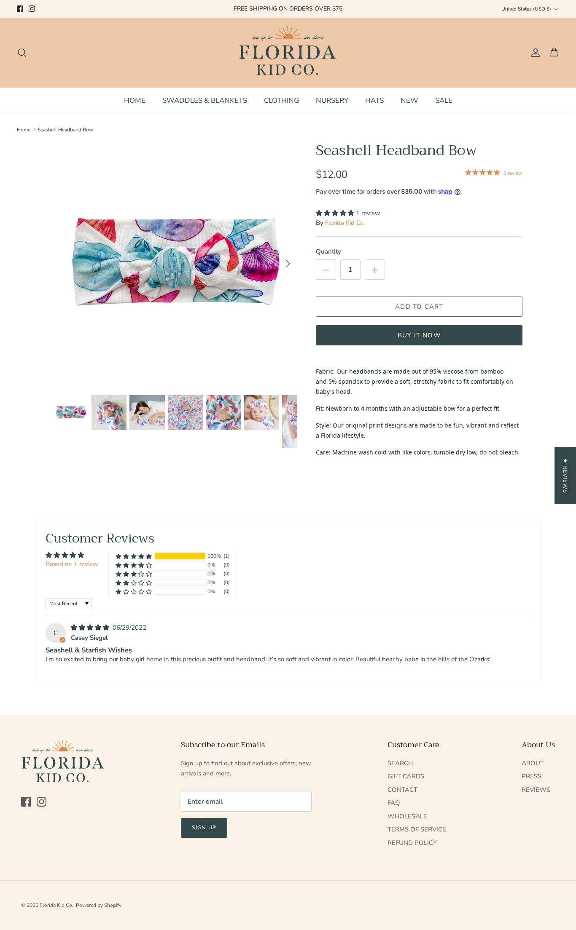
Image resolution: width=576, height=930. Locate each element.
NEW (409, 100)
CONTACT (402, 790)
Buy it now (419, 335)
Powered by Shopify (98, 905)
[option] (176, 264)
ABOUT (533, 763)
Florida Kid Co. (345, 223)
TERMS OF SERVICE (417, 829)
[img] (91, 627)
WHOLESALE (407, 816)
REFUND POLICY (412, 843)
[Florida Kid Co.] (288, 52)
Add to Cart (419, 306)
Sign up (204, 827)
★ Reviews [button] (565, 475)
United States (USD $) (526, 8)
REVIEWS (536, 790)
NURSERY (332, 100)
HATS (374, 100)
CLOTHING (281, 100)
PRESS (531, 776)
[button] (336, 213)
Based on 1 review (72, 564)
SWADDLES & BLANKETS (204, 100)
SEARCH (400, 763)
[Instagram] (32, 8)
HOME (134, 100)
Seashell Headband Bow (65, 129)
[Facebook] (20, 8)
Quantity (328, 251)
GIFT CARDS (406, 776)
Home (23, 129)
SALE (443, 100)
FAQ (394, 803)
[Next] (288, 263)
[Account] (534, 53)
